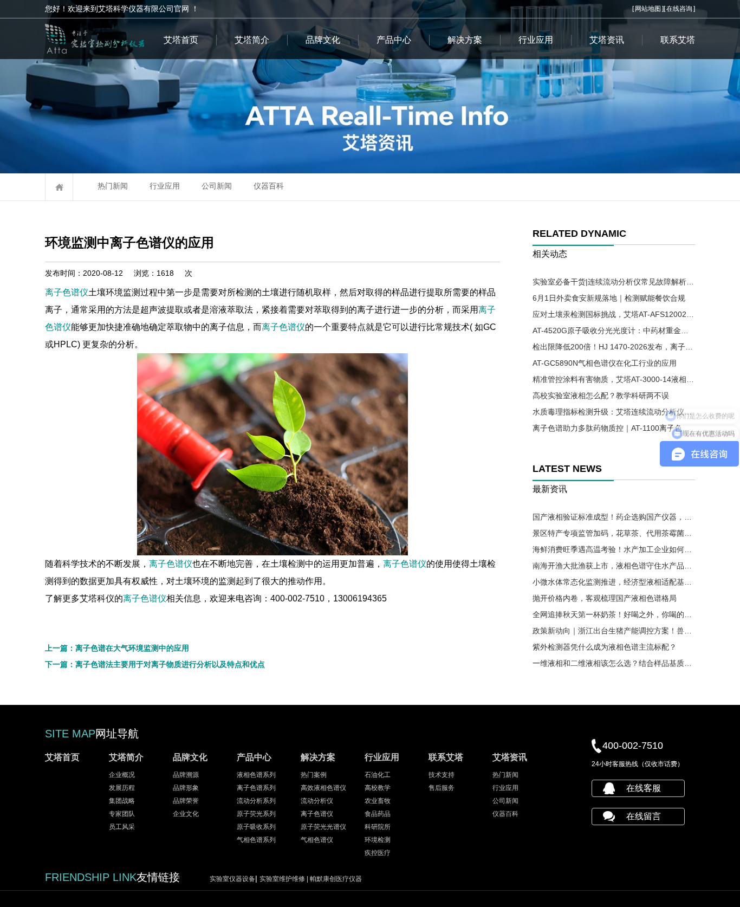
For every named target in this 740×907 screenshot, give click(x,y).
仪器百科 (269, 186)
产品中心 (394, 39)
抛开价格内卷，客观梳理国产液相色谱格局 (605, 598)
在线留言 (643, 816)
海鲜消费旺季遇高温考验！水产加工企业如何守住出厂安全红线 (614, 549)
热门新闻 (113, 186)
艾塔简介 (252, 39)
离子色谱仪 (66, 292)
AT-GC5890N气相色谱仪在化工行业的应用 (605, 363)
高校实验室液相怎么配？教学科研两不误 (601, 395)
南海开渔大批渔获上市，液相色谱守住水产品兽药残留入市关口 (614, 565)
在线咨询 (679, 8)
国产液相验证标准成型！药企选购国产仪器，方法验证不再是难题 (614, 517)
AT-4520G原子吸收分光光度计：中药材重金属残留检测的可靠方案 (614, 330)
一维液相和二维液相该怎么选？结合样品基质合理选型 (614, 663)
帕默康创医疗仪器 (336, 879)
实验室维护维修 (284, 879)
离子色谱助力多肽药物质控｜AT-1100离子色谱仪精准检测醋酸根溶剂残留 (614, 428)
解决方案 (464, 39)
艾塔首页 (181, 39)
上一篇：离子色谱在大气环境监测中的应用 (117, 648)
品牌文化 (323, 39)
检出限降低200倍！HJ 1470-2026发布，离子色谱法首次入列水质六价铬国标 (614, 346)
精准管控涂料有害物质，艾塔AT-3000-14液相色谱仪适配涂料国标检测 (614, 379)
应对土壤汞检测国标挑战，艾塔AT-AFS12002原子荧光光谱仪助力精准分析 (614, 314)
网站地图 (648, 8)
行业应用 (535, 39)
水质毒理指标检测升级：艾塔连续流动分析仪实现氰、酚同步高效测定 (614, 411)
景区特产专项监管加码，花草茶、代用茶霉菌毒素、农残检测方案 (614, 533)
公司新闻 (217, 186)
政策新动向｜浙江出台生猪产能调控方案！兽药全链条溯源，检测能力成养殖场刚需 (614, 630)
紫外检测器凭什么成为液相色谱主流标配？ (605, 647)
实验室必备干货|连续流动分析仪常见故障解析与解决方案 (614, 281)
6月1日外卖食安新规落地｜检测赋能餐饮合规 (609, 298)
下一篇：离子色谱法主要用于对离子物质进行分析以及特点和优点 (155, 664)
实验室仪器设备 (232, 879)
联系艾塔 (677, 39)
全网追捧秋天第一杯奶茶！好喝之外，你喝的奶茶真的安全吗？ (614, 614)
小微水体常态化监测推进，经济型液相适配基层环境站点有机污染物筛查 (614, 582)
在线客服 (643, 788)
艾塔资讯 (606, 39)
